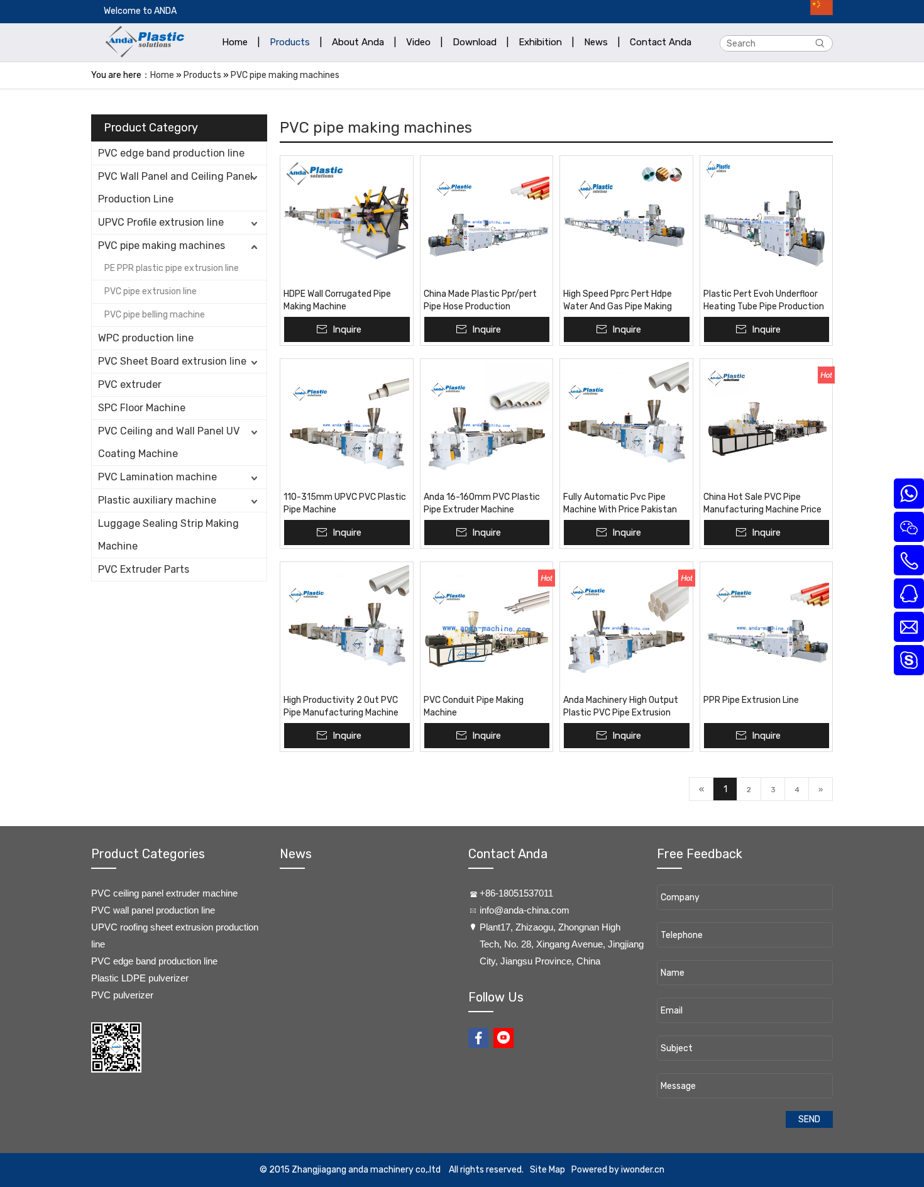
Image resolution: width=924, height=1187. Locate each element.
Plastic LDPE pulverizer (140, 978)
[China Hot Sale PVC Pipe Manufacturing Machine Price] (766, 425)
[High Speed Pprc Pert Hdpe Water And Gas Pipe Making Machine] (626, 222)
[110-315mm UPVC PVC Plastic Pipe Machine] (346, 425)
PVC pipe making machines (285, 75)
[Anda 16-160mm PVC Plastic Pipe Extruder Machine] (487, 425)
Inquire (347, 329)
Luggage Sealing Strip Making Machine (168, 534)
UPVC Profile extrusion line (161, 222)
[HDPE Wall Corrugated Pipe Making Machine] (346, 222)
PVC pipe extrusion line (150, 291)
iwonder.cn (642, 1169)
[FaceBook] (478, 1038)
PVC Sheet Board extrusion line (172, 361)
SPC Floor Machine (141, 408)
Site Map (547, 1169)
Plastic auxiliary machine (157, 500)
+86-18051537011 (516, 893)
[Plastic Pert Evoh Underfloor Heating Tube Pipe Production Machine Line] (766, 222)
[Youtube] (503, 1038)
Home (162, 75)
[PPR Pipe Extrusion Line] (766, 628)
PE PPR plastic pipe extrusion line (171, 268)
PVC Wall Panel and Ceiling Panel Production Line (175, 187)
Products (202, 75)
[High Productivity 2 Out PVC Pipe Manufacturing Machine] (346, 628)
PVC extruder (130, 384)
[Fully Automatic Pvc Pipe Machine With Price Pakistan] (626, 425)
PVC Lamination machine (157, 477)
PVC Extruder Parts (143, 569)
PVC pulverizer (122, 995)
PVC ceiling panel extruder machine (164, 893)
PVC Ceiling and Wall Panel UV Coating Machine (168, 442)
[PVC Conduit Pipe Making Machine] (487, 628)
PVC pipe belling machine (154, 314)
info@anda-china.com (524, 910)
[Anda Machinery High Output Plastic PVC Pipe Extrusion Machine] (626, 628)
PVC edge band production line (171, 153)
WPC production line (146, 338)
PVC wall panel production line (153, 910)
